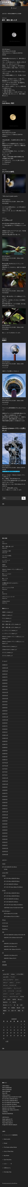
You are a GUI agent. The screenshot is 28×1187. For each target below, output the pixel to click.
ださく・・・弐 (8, 1163)
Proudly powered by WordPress (9, 1183)
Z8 (3, 953)
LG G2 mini (5, 923)
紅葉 (23, 1007)
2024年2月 (4, 674)
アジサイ (13, 977)
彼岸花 (14, 999)
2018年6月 (4, 747)
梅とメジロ (5, 578)
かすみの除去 (20, 974)
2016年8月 (4, 790)
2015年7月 (4, 827)
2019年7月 (4, 726)
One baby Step (7, 1172)
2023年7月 (4, 677)
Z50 (3, 932)
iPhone (4, 920)
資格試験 (4, 965)
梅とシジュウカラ (6, 574)
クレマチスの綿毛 (8, 171)
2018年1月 (4, 759)
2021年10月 (5, 698)
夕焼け (9, 999)
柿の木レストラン (7, 1005)
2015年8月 (4, 824)
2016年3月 (4, 802)
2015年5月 (4, 833)
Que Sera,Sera (7, 1159)
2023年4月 (4, 686)
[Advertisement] (14, 520)
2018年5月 (4, 750)
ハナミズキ (19, 991)
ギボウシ (11, 982)
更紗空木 (5, 1002)
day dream (6, 1155)
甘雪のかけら (7, 1167)
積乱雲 (18, 1007)
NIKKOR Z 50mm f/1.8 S (10, 958)
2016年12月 (5, 778)
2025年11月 (5, 671)
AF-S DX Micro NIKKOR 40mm (12, 878)
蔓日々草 (13, 1010)
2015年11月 (5, 814)
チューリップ (17, 988)
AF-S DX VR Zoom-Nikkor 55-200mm (13, 887)
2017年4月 (4, 772)
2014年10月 (5, 854)
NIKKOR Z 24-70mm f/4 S (10, 946)
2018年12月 (5, 735)
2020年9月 (4, 707)
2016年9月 (4, 787)
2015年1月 (4, 845)
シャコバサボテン (7, 988)
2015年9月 (4, 821)
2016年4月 (4, 799)
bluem (7, 621)
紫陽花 (4, 1010)
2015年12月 (5, 811)
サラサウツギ (12, 985)
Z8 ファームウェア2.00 (8, 587)
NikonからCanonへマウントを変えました (12, 569)
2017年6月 (4, 769)
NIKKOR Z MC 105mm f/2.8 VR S (12, 949)
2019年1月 (4, 732)
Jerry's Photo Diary (8, 1151)
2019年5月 (4, 729)
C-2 (3, 542)
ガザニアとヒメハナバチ (8, 596)
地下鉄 (22, 996)
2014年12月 (5, 848)
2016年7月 (4, 793)
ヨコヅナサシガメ (13, 996)
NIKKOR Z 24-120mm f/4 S (10, 943)
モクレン (5, 996)
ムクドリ (18, 993)
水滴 (21, 1005)
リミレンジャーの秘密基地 (10, 1135)
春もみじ (20, 999)
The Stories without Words (10, 1147)
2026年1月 (4, 665)
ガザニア (5, 982)
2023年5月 (4, 683)
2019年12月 (5, 717)
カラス (16, 979)
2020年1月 (4, 713)
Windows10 (5, 926)
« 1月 (7, 1041)
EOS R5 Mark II (6, 911)
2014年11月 (5, 851)
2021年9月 (4, 701)
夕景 (4, 999)
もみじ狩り (6, 977)
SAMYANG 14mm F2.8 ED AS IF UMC (13, 907)
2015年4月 (4, 836)
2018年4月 (4, 753)
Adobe (3, 864)
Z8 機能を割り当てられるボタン (10, 583)
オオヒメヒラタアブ (8, 979)
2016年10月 (5, 784)
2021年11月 (5, 695)
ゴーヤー (18, 982)
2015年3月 (4, 839)
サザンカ (5, 985)
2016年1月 (4, 808)
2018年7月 (4, 744)
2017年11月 (5, 762)
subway (13, 974)
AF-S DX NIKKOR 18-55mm (11, 884)
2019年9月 (4, 723)
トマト (4, 991)
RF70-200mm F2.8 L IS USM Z (11, 916)
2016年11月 (5, 781)
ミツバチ (11, 993)
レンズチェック (7, 220)
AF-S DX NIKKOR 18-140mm (9, 867)
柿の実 (14, 1002)
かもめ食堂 (6, 2)
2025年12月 (5, 668)
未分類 (4, 961)
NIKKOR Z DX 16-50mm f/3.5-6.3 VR (13, 937)
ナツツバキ (11, 991)
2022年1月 (4, 689)
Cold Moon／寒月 (8, 103)
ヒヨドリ (5, 993)
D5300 (3, 876)
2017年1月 (4, 775)
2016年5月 (4, 796)
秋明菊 (13, 1007)
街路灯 (4, 340)
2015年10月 (5, 817)
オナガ (4, 652)
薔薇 (19, 1010)
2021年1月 (4, 704)
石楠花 (4, 1007)
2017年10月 (5, 765)
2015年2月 (4, 842)
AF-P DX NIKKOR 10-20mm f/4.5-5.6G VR (14, 934)
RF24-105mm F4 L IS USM (10, 913)
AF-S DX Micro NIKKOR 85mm (12, 881)
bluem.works (7, 1139)
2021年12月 (5, 692)
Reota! (5, 1143)
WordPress (5, 929)
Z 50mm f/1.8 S (6, 601)
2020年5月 (4, 710)
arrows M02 (5, 873)
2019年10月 (5, 720)
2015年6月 (4, 830)
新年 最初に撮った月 (9, 20)
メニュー (15, 8)
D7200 (5, 869)
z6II (3, 941)
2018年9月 (4, 741)
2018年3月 (4, 756)
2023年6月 (4, 680)
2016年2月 (4, 805)
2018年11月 (5, 738)
